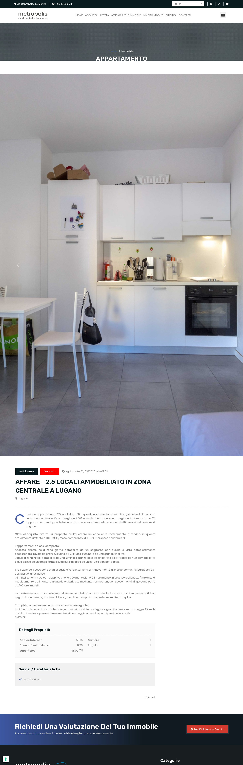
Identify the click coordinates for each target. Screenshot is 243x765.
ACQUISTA (91, 15)
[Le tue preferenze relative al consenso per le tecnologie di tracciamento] (6, 759)
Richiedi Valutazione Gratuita (207, 729)
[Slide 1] (88, 452)
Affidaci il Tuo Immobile (126, 15)
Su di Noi (171, 15)
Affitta (104, 15)
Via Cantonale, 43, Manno (31, 4)
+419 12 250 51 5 (64, 4)
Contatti (185, 15)
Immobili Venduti (153, 15)
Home (79, 15)
